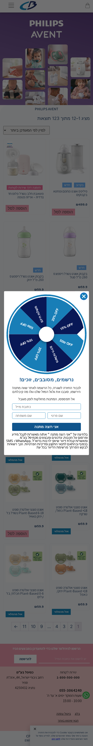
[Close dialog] (83, 296)
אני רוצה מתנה (46, 427)
